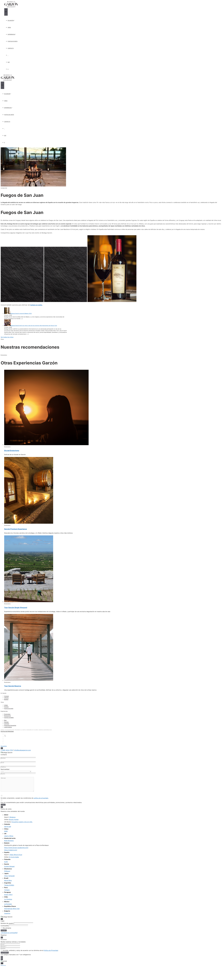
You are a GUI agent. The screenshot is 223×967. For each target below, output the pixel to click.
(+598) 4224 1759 (7, 750)
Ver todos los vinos (7, 337)
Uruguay (6, 696)
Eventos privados (9, 717)
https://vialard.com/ (10, 850)
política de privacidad (41, 798)
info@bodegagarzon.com (22, 750)
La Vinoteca (8, 899)
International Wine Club (12, 908)
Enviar (3, 804)
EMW (6, 831)
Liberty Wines (8, 836)
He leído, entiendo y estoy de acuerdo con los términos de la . (30, 950)
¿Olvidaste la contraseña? (9, 933)
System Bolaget (9, 866)
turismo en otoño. (36, 305)
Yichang (6, 890)
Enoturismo (7, 714)
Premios (6, 706)
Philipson (7, 871)
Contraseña (4, 926)
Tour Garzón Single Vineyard (15, 608)
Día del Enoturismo (11, 451)
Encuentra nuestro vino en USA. (22, 822)
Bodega (6, 699)
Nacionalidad (5, 769)
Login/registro (8, 727)
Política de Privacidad (7, 731)
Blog (5, 720)
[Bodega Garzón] (11, 7)
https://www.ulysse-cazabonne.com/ (16, 848)
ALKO (6, 862)
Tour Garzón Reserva (12, 686)
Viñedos (6, 697)
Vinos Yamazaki (9, 876)
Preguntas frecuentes (10, 725)
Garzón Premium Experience (15, 529)
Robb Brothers (9, 840)
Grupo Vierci (8, 894)
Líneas (6, 705)
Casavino (7, 913)
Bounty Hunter (14, 819)
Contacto (6, 723)
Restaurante (7, 715)
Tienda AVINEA (9, 885)
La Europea (8, 904)
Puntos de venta (8, 708)
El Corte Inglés (14, 857)
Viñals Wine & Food (15, 855)
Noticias (6, 722)
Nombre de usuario (7, 923)
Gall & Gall (7, 826)
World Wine (8, 880)
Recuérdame (6, 928)
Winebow (12, 817)
